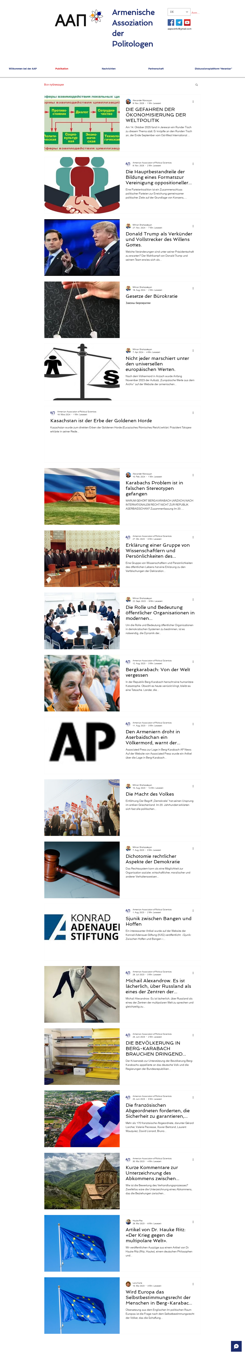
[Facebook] (171, 22)
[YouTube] (187, 22)
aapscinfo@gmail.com (180, 28)
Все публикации (54, 84)
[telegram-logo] (179, 22)
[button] (196, 85)
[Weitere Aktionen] (194, 102)
